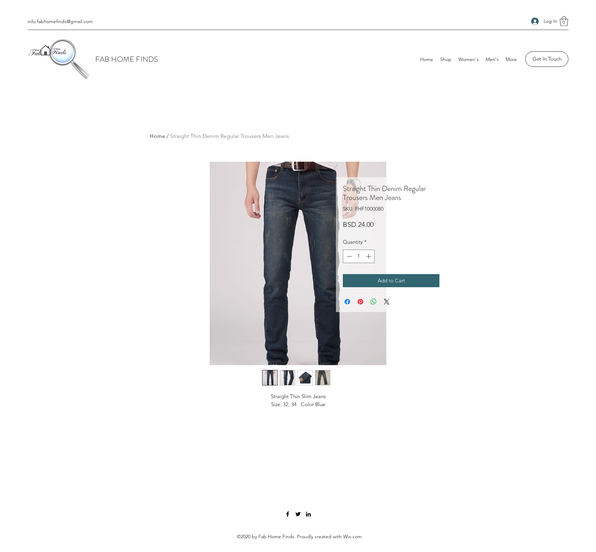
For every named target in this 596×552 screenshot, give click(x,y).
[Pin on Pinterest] (360, 302)
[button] (564, 21)
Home (157, 136)
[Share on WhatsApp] (373, 302)
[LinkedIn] (308, 514)
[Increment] (369, 256)
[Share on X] (387, 302)
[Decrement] (348, 256)
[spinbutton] (359, 256)
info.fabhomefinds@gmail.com (60, 21)
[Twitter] (298, 514)
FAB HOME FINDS (126, 59)
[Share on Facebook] (347, 302)
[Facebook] (287, 514)
